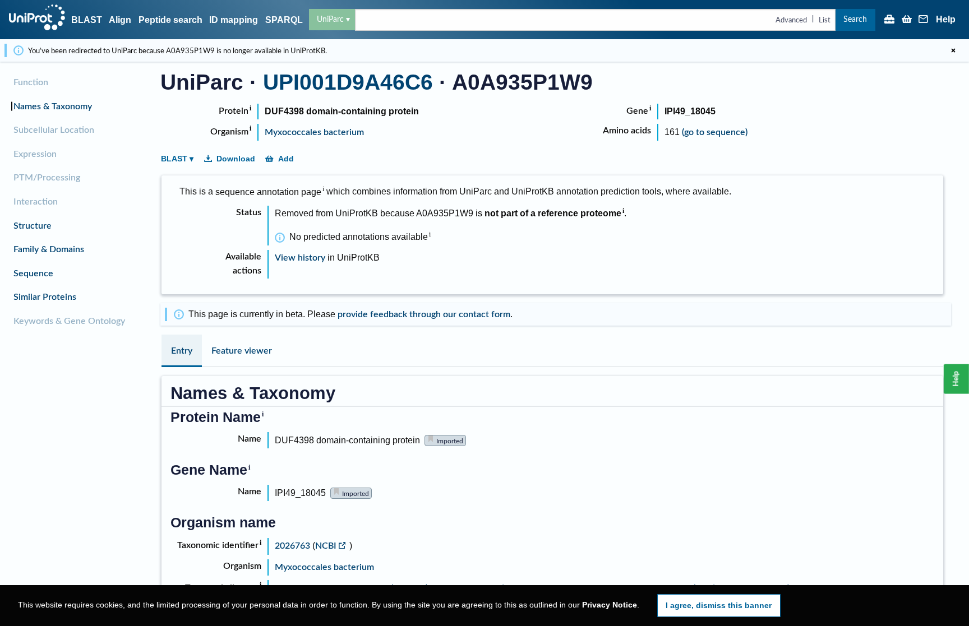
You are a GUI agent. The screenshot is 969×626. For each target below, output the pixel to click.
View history (300, 257)
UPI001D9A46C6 (348, 82)
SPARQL (284, 20)
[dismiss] (953, 50)
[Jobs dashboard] (889, 20)
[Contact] (924, 20)
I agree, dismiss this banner (719, 605)
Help (946, 19)
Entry (181, 350)
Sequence (33, 273)
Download (235, 158)
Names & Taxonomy (52, 106)
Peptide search (170, 20)
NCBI (325, 545)
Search (855, 19)
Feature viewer (241, 350)
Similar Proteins (44, 297)
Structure (32, 225)
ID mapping (233, 20)
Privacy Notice (609, 605)
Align (120, 20)
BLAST (86, 20)
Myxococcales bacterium (314, 132)
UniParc (330, 19)
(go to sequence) (714, 132)
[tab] (182, 351)
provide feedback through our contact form (424, 314)
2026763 (293, 545)
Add (286, 158)
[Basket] (907, 20)
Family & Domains (48, 249)
